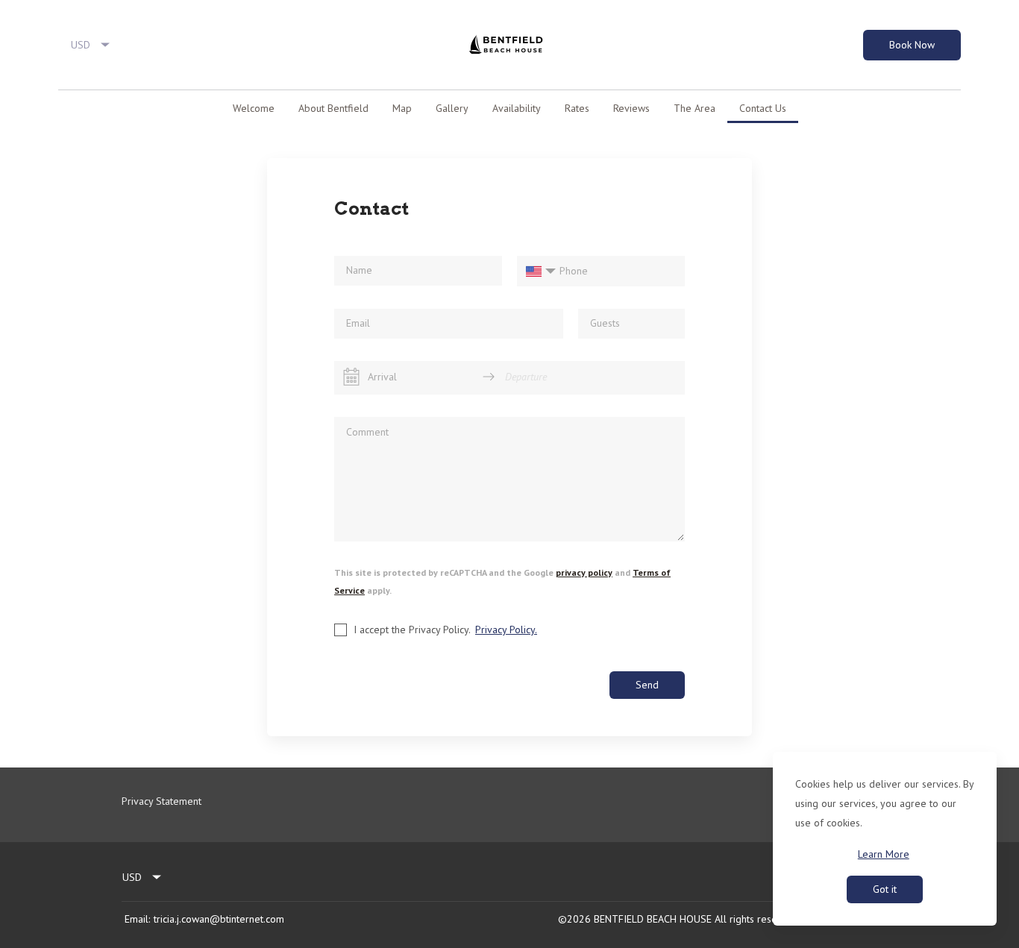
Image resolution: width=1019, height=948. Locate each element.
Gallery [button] (452, 108)
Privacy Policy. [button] (506, 630)
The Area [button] (694, 108)
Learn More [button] (883, 854)
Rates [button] (577, 108)
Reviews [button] (631, 108)
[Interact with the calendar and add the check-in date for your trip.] (351, 376)
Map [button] (402, 108)
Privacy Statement (161, 801)
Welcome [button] (254, 108)
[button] (67, 108)
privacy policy (584, 572)
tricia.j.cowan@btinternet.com (219, 919)
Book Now (912, 44)
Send (647, 684)
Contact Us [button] (762, 108)
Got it (885, 889)
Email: (137, 919)
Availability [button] (516, 108)
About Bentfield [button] (333, 108)
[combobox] (91, 44)
